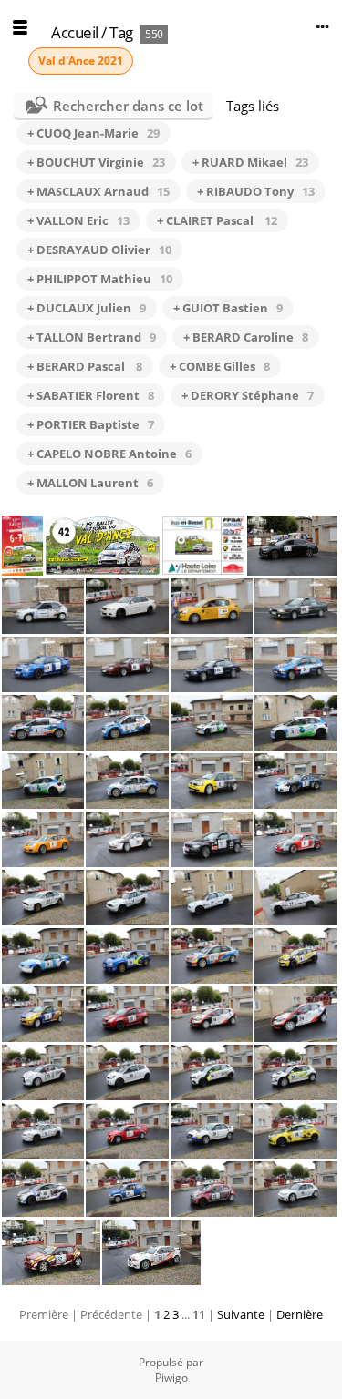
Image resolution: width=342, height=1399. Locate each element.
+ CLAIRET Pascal (217, 220)
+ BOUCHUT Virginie (96, 162)
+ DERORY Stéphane (247, 395)
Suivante (240, 1314)
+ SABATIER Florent (90, 395)
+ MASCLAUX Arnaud (98, 191)
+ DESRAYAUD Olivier (99, 249)
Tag (121, 32)
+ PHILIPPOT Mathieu (99, 279)
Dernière (299, 1314)
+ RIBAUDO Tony (256, 191)
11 (198, 1314)
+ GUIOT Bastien (228, 308)
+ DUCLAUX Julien (86, 308)
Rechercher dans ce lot (128, 106)
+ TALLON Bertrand (91, 337)
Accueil (74, 32)
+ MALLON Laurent (90, 483)
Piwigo (171, 1377)
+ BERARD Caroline (245, 337)
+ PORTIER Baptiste (90, 424)
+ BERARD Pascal (84, 366)
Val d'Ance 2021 (80, 60)
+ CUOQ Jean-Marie (93, 133)
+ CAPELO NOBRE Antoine (109, 453)
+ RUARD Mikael (250, 162)
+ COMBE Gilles (220, 366)
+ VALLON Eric (78, 220)
